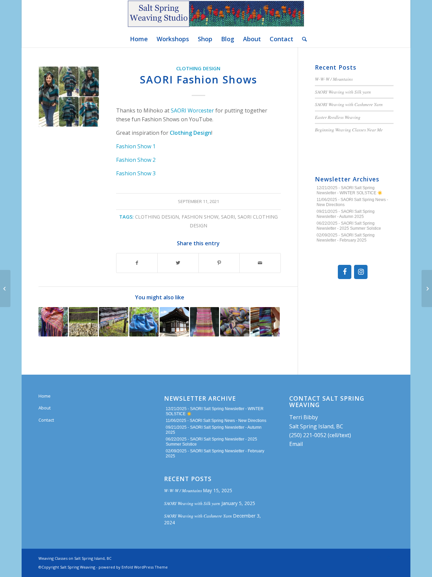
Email (296, 444)
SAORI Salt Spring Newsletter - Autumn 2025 (346, 214)
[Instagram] (361, 272)
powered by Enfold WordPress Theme (133, 567)
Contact (46, 420)
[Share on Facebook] (136, 262)
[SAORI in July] (83, 321)
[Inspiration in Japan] (174, 321)
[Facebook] (344, 272)
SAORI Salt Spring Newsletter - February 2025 (346, 238)
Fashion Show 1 (136, 146)
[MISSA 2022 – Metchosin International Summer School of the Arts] (427, 288)
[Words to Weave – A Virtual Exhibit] (5, 288)
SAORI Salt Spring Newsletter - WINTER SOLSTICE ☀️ (349, 190)
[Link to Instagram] (378, 557)
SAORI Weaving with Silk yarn (343, 92)
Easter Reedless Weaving (337, 117)
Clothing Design (198, 68)
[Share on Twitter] (178, 262)
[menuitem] (139, 38)
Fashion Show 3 (136, 173)
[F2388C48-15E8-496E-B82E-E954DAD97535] (68, 96)
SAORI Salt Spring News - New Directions (228, 420)
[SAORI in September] (265, 321)
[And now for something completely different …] (53, 321)
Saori (228, 217)
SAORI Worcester (192, 110)
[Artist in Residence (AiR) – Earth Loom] (113, 321)
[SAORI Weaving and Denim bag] (144, 321)
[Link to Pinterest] (388, 557)
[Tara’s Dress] (204, 321)
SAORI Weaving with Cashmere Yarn (349, 104)
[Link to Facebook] (368, 557)
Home (44, 396)
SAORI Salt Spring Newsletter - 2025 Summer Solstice (349, 226)
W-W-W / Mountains (334, 79)
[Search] (302, 38)
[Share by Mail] (260, 262)
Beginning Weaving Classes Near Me (349, 129)
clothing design (157, 217)
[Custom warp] (234, 321)
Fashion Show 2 (136, 160)
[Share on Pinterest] (219, 262)
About (44, 408)
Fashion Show (200, 217)
